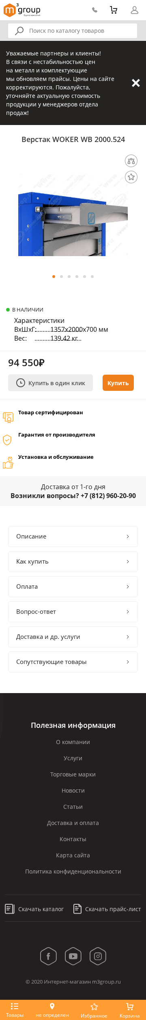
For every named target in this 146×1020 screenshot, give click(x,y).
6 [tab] (92, 276)
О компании (73, 742)
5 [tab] (84, 276)
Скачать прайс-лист (112, 909)
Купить (118, 383)
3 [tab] (69, 276)
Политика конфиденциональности (73, 871)
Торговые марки (73, 774)
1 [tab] (53, 276)
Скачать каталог (40, 909)
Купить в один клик (56, 383)
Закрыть (136, 83)
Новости (73, 790)
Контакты (73, 839)
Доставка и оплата (73, 823)
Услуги (73, 758)
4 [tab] (76, 276)
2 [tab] (61, 276)
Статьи (73, 806)
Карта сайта (73, 855)
